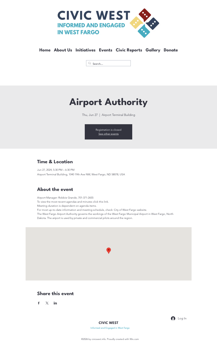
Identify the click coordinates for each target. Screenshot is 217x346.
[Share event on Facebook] (38, 303)
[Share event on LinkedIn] (55, 303)
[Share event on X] (47, 303)
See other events (108, 133)
